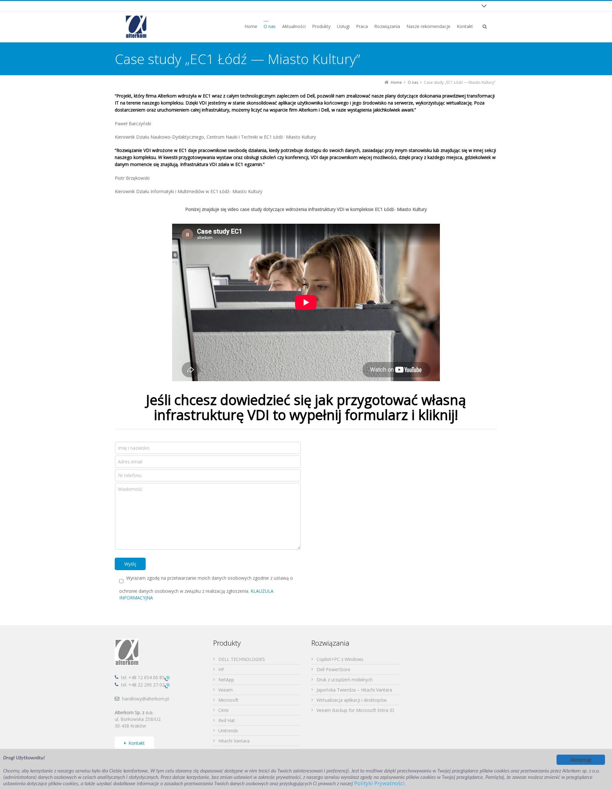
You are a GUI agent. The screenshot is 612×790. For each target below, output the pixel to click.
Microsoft (228, 700)
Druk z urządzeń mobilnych (345, 680)
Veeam (225, 690)
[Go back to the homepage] (136, 27)
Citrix (223, 710)
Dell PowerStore (333, 669)
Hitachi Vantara (234, 741)
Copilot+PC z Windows (340, 659)
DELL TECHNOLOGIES (241, 659)
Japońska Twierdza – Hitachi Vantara (354, 690)
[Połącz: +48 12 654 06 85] (167, 678)
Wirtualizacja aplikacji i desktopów (352, 700)
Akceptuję (581, 759)
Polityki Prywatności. (380, 783)
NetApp (226, 680)
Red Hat (226, 720)
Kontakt (136, 743)
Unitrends (228, 731)
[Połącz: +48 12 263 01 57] (167, 685)
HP (221, 669)
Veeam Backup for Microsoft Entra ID (355, 710)
